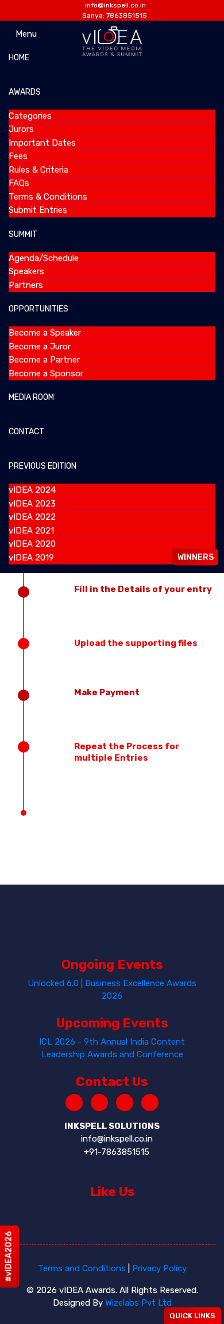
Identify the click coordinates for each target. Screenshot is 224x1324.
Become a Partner (44, 360)
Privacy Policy (159, 1268)
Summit (23, 234)
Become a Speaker (45, 333)
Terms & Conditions (48, 197)
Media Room (31, 397)
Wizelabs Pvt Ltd (138, 1303)
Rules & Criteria (38, 170)
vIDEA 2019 (31, 557)
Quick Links (192, 1315)
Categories (30, 116)
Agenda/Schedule (44, 258)
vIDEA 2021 (31, 530)
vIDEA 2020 (32, 544)
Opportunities (38, 309)
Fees (18, 156)
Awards (25, 92)
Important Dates (42, 143)
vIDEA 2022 (32, 517)
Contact (26, 432)
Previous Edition (42, 466)
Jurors (21, 129)
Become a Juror (40, 346)
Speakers (26, 271)
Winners (195, 557)
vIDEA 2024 (32, 490)
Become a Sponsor (46, 373)
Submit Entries (38, 210)
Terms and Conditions (82, 1268)
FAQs (19, 183)
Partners (26, 285)
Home (19, 58)
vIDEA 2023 (32, 504)
